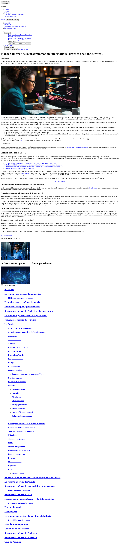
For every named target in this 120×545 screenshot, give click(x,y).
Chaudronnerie (18, 401)
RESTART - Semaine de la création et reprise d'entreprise (32, 477)
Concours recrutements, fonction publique (28, 374)
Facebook (20, 35)
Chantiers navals (18, 389)
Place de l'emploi (12, 507)
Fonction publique (15, 370)
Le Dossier (7, 13)
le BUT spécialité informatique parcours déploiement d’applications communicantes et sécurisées (33, 165)
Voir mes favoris (23, 49)
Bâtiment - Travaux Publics (18, 347)
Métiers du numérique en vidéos (20, 298)
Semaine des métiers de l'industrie (20, 533)
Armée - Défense (14, 340)
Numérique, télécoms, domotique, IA (15, 14)
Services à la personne (16, 447)
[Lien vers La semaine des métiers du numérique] (15, 259)
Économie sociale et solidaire (19, 450)
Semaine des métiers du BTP (18, 494)
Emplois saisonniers (15, 359)
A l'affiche (9, 289)
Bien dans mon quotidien (16, 524)
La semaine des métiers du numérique (22, 294)
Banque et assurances (16, 454)
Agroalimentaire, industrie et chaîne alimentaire (26, 332)
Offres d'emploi (60, 181)
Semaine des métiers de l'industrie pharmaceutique (29, 311)
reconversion (26, 173)
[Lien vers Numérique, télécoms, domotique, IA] (15, 283)
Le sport (11, 458)
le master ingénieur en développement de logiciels (19, 168)
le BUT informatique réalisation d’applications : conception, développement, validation (30, 163)
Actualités (7, 11)
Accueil (6, 9)
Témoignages (10, 511)
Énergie (11, 363)
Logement (12, 466)
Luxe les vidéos (18, 473)
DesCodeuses (93, 188)
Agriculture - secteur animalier (20, 328)
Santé (10, 443)
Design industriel (18, 408)
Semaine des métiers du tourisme (20, 320)
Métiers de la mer (14, 462)
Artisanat (11, 344)
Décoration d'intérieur (16, 355)
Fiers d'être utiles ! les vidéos (19, 490)
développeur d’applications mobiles (77, 147)
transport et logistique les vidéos (20, 503)
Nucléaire (15, 393)
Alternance (12, 336)
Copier (28, 43)
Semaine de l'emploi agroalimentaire (22, 306)
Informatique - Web (10, 16)
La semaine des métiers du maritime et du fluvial (28, 516)
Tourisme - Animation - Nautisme (21, 431)
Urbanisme (12, 435)
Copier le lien (12, 41)
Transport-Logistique (16, 439)
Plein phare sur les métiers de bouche (22, 302)
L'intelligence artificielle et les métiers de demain (26, 424)
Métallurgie (16, 397)
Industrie (11, 385)
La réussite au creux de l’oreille (19, 482)
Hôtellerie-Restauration (17, 382)
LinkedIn (19, 38)
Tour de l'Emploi (12, 542)
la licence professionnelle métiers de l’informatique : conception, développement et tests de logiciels (33, 166)
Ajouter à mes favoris (11, 49)
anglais (22, 140)
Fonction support (15, 378)
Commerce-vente (14, 351)
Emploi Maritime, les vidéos (19, 520)
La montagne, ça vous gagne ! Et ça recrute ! (25, 315)
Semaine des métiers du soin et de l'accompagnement (29, 486)
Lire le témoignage (6, 235)
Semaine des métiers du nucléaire (20, 537)
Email (17, 40)
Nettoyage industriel (19, 405)
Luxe (10, 469)
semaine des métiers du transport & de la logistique (29, 499)
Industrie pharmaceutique (22, 416)
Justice (10, 420)
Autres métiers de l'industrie (22, 412)
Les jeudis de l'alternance (16, 528)
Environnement (14, 366)
